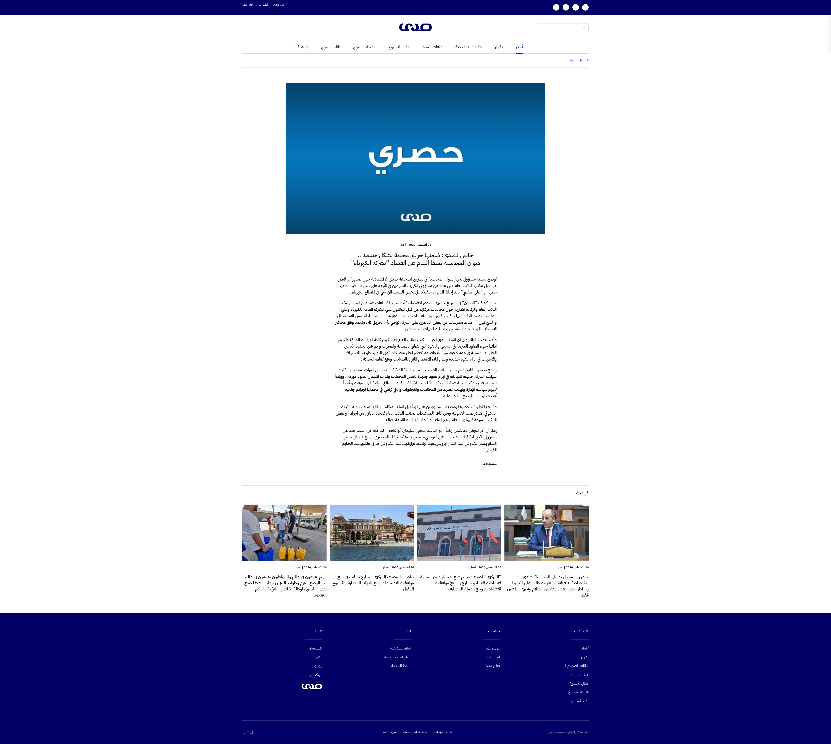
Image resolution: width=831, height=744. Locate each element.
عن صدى (278, 4)
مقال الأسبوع (399, 46)
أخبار (519, 46)
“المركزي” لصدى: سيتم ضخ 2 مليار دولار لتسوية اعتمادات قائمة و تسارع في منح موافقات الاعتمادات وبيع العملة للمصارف (460, 583)
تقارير (499, 46)
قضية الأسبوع (364, 46)
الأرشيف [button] (301, 46)
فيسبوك (315, 648)
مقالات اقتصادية (469, 46)
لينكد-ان (315, 674)
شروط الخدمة (401, 666)
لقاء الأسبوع (330, 46)
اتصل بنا (263, 4)
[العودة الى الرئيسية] (415, 27)
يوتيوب (316, 666)
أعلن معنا (247, 4)
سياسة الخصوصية (397, 657)
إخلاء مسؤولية (400, 648)
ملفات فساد (433, 46)
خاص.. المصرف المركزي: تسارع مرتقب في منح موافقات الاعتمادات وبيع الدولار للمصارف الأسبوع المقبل (373, 583)
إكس (318, 657)
